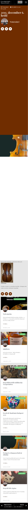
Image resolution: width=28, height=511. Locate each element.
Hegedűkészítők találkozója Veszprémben (12, 383)
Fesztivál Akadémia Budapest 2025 (13, 414)
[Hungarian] (20, 2)
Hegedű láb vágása (9, 488)
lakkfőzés (6, 349)
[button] (2, 28)
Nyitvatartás (7, 314)
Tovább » (5, 323)
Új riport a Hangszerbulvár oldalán (12, 454)
